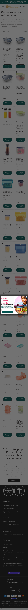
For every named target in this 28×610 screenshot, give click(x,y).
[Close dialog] (26, 296)
